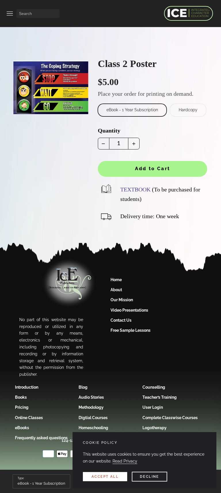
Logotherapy (154, 427)
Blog (83, 387)
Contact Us (121, 320)
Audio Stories (91, 397)
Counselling (153, 387)
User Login (152, 407)
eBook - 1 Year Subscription (132, 110)
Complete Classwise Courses (170, 417)
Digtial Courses (93, 417)
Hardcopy (188, 110)
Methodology (91, 407)
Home (116, 279)
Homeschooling (93, 427)
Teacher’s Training (159, 397)
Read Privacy (125, 461)
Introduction (26, 387)
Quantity (109, 130)
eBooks (22, 427)
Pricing (21, 407)
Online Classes (29, 417)
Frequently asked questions (41, 438)
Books (21, 397)
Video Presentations (129, 310)
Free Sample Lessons (130, 330)
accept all (105, 477)
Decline (149, 477)
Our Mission (121, 300)
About (116, 289)
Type (21, 478)
